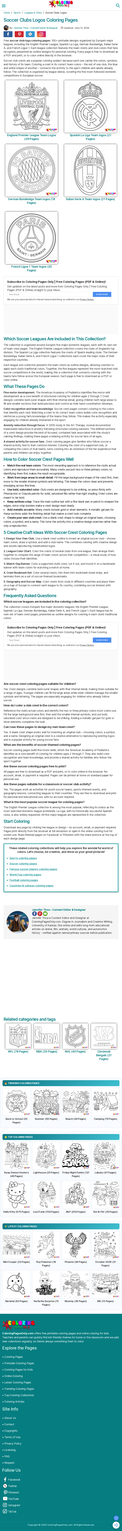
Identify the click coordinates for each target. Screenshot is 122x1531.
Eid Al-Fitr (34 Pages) (105, 1211)
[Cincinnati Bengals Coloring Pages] (103, 1036)
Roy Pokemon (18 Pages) (46, 1263)
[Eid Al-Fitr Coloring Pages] (106, 1195)
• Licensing (9, 1449)
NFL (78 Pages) (18, 1051)
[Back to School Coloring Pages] (16, 1102)
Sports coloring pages (23, 858)
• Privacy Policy (11, 1443)
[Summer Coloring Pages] (46, 1102)
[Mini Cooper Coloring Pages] (16, 1245)
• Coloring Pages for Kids (17, 1369)
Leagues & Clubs (33, 12)
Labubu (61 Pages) (105, 1172)
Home (7, 12)
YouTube (13, 1498)
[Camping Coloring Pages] (106, 1102)
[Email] (45, 913)
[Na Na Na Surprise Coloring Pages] (46, 1284)
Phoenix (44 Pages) (76, 1261)
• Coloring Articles (13, 1401)
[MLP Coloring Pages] (76, 1195)
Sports (17, 12)
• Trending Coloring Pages (18, 1388)
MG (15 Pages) (105, 1301)
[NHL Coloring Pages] (75, 1036)
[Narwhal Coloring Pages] (16, 1284)
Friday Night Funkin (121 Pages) (75, 1174)
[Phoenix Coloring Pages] (76, 1245)
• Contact (8, 1424)
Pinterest (13, 1492)
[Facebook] (34, 913)
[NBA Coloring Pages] (46, 1036)
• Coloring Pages (12, 1356)
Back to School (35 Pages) (16, 1120)
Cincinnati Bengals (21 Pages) (104, 1055)
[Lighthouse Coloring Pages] (46, 1156)
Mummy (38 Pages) (76, 1301)
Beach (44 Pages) (76, 1118)
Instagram (14, 1505)
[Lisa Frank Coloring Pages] (46, 1195)
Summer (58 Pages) (46, 1118)
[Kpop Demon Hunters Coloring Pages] (16, 1156)
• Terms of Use (11, 1437)
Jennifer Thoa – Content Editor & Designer (36, 27)
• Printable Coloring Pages (18, 1363)
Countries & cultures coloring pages (32, 885)
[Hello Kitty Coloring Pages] (16, 1195)
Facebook (14, 1479)
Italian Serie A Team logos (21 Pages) (90, 199)
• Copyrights (10, 1430)
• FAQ (6, 1456)
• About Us (9, 1417)
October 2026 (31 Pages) (105, 1263)
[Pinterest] (39, 913)
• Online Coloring (12, 1376)
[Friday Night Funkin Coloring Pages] (76, 1156)
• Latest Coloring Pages (16, 1382)
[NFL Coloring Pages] (18, 1036)
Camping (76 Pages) (105, 1118)
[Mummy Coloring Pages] (76, 1284)
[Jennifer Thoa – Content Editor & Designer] (6, 27)
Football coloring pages (24, 880)
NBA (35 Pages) (46, 1051)
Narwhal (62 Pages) (16, 1301)
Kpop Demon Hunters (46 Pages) (16, 1174)
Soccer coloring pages (23, 863)
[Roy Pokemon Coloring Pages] (46, 1245)
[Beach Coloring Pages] (76, 1102)
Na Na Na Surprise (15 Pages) (46, 1303)
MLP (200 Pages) (76, 1211)
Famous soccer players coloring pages (33, 869)
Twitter (12, 1486)
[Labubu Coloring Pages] (106, 1156)
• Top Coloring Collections (18, 1395)
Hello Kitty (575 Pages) (16, 1211)
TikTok (12, 1511)
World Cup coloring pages (25, 874)
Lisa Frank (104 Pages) (46, 1211)
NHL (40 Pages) (75, 1051)
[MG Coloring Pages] (106, 1284)
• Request (8, 1462)
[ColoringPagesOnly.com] (61, 3)
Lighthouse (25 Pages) (46, 1172)
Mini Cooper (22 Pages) (16, 1261)
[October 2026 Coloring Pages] (106, 1245)
